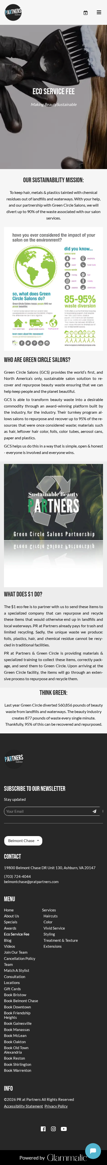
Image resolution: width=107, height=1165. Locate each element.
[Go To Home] (13, 12)
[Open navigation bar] (99, 12)
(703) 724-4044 (17, 876)
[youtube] (64, 1128)
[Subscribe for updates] (94, 811)
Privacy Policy (56, 1106)
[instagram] (53, 1128)
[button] (90, 12)
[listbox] (23, 841)
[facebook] (43, 1128)
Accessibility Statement (23, 1106)
